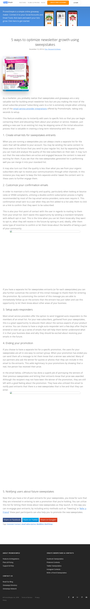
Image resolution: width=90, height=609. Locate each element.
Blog (43, 2)
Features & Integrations (11, 559)
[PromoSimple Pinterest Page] (82, 597)
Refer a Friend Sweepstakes (57, 573)
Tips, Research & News (53, 49)
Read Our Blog (8, 582)
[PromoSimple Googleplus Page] (77, 597)
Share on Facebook (12, 519)
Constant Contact (14, 524)
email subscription (28, 524)
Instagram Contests (53, 569)
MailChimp (49, 524)
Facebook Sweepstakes (55, 559)
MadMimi (40, 524)
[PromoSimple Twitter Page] (73, 597)
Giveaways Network (10, 589)
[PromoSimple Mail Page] (86, 597)
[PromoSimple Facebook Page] (68, 597)
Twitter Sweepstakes (54, 566)
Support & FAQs (8, 566)
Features (22, 2)
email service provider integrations (30, 108)
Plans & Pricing (34, 2)
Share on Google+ (48, 519)
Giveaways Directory (10, 585)
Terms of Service (27, 597)
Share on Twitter (30, 519)
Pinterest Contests (53, 562)
